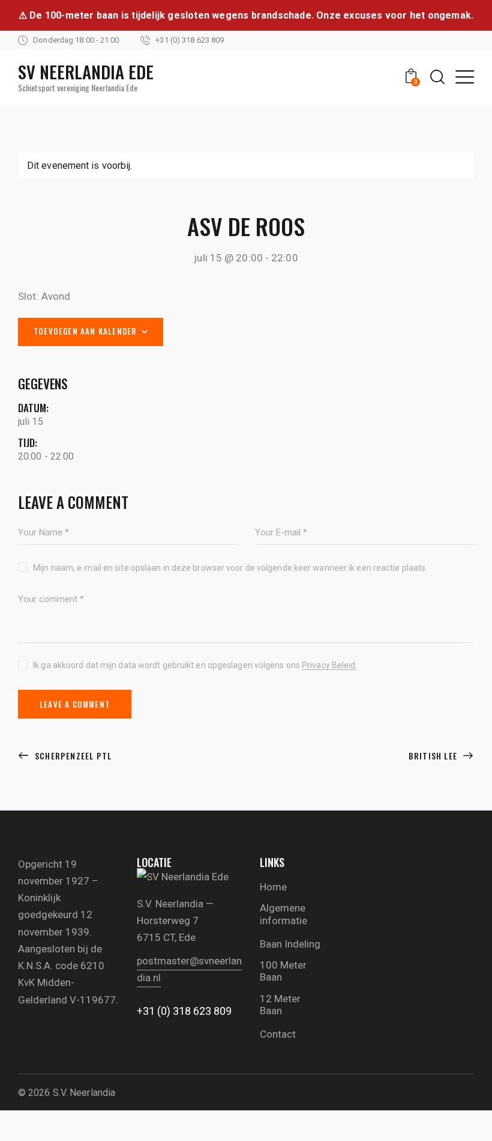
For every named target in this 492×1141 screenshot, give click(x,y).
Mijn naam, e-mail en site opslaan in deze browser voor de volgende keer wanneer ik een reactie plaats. (230, 568)
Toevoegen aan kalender (85, 331)
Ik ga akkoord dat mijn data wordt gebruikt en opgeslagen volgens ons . (195, 665)
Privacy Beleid (328, 665)
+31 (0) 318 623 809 (184, 1011)
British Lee (434, 755)
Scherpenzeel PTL (72, 755)
